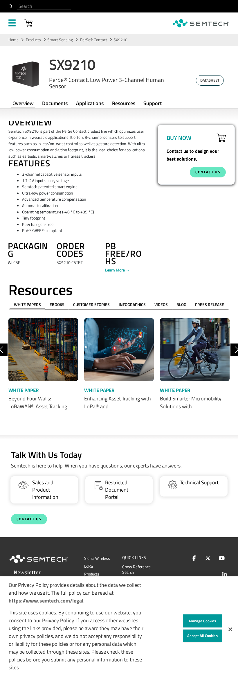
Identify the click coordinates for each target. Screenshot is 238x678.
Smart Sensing (60, 40)
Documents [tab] (55, 103)
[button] (230, 629)
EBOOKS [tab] (57, 304)
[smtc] (201, 23)
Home (13, 40)
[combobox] (44, 6)
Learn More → (117, 270)
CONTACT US (207, 172)
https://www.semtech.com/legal (46, 601)
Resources (123, 103)
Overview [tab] (23, 103)
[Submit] (11, 6)
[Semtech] (44, 564)
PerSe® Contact (94, 40)
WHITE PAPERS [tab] (27, 304)
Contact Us (29, 519)
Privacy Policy (58, 620)
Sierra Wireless (97, 558)
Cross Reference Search (136, 570)
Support (152, 103)
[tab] (123, 103)
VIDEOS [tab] (161, 304)
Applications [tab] (90, 103)
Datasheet (209, 80)
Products (33, 40)
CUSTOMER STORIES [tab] (91, 304)
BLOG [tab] (181, 304)
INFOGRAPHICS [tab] (132, 304)
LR (88, 566)
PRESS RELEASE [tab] (209, 304)
